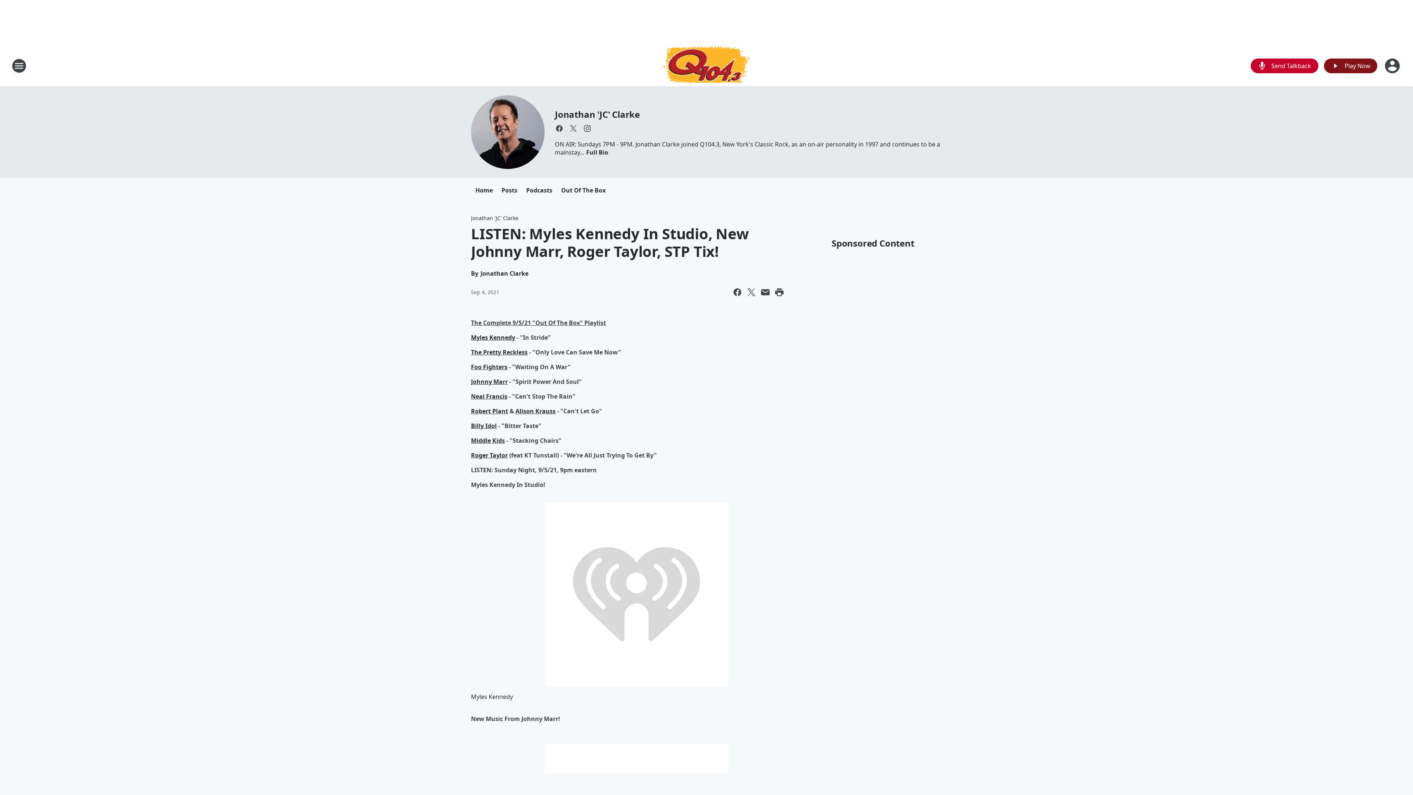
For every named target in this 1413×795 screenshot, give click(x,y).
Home (484, 190)
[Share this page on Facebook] (737, 292)
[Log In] (1393, 66)
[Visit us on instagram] (587, 128)
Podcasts (539, 190)
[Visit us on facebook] (559, 128)
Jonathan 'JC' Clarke (597, 114)
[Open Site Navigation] (19, 66)
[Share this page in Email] (765, 292)
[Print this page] (779, 292)
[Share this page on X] (751, 292)
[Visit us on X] (573, 128)
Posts (509, 190)
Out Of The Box (583, 190)
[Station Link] (707, 65)
